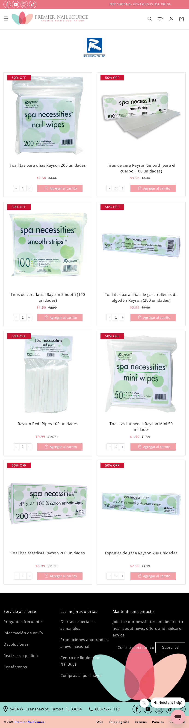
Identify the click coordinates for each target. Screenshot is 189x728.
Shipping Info (119, 722)
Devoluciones (16, 644)
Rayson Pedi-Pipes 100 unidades (48, 423)
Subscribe (170, 647)
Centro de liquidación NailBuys (80, 661)
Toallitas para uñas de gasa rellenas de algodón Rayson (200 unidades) (141, 297)
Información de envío (23, 633)
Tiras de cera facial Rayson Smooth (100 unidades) (48, 297)
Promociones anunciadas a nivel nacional (84, 643)
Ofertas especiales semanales (77, 625)
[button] (6, 18)
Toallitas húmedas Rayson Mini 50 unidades (141, 426)
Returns (141, 722)
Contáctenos (15, 667)
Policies (158, 722)
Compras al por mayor (81, 675)
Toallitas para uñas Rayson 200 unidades (48, 165)
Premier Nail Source (29, 722)
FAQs (99, 722)
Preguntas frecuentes (23, 621)
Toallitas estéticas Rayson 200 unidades (48, 553)
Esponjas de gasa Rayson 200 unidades (141, 553)
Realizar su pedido (20, 655)
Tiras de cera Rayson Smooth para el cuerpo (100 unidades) (141, 168)
